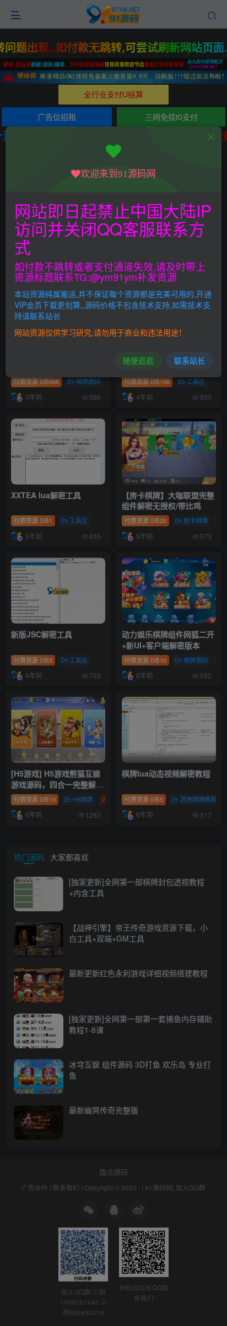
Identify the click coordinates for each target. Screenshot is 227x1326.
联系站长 (189, 360)
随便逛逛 (138, 360)
